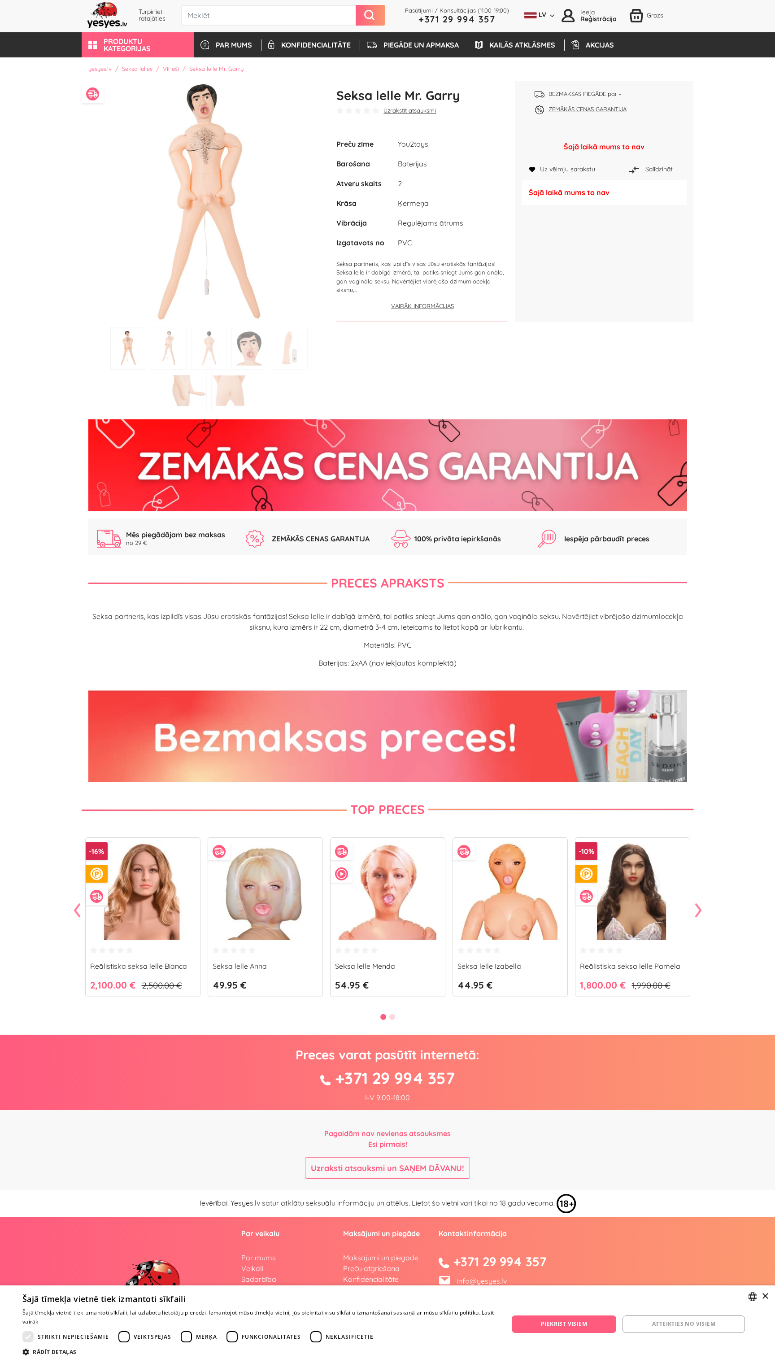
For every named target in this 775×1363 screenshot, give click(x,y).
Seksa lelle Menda (365, 966)
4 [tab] (249, 348)
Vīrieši (171, 68)
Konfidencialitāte (371, 1279)
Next (698, 910)
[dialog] (387, 1324)
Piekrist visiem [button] (564, 1324)
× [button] (765, 1296)
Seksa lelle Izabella (489, 966)
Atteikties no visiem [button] (683, 1324)
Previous (77, 910)
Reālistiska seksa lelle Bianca (138, 966)
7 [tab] (229, 391)
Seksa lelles (137, 68)
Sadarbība (258, 1279)
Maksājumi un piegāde (380, 1257)
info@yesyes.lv (482, 1280)
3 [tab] (209, 348)
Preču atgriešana (371, 1268)
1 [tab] (128, 348)
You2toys (413, 143)
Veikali (252, 1268)
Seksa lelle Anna (240, 966)
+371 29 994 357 (457, 19)
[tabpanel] (209, 201)
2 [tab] (169, 348)
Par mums (258, 1257)
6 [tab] (189, 391)
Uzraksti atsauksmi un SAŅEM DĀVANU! (387, 1168)
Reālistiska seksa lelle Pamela (630, 966)
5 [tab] (290, 348)
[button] (138, 44)
